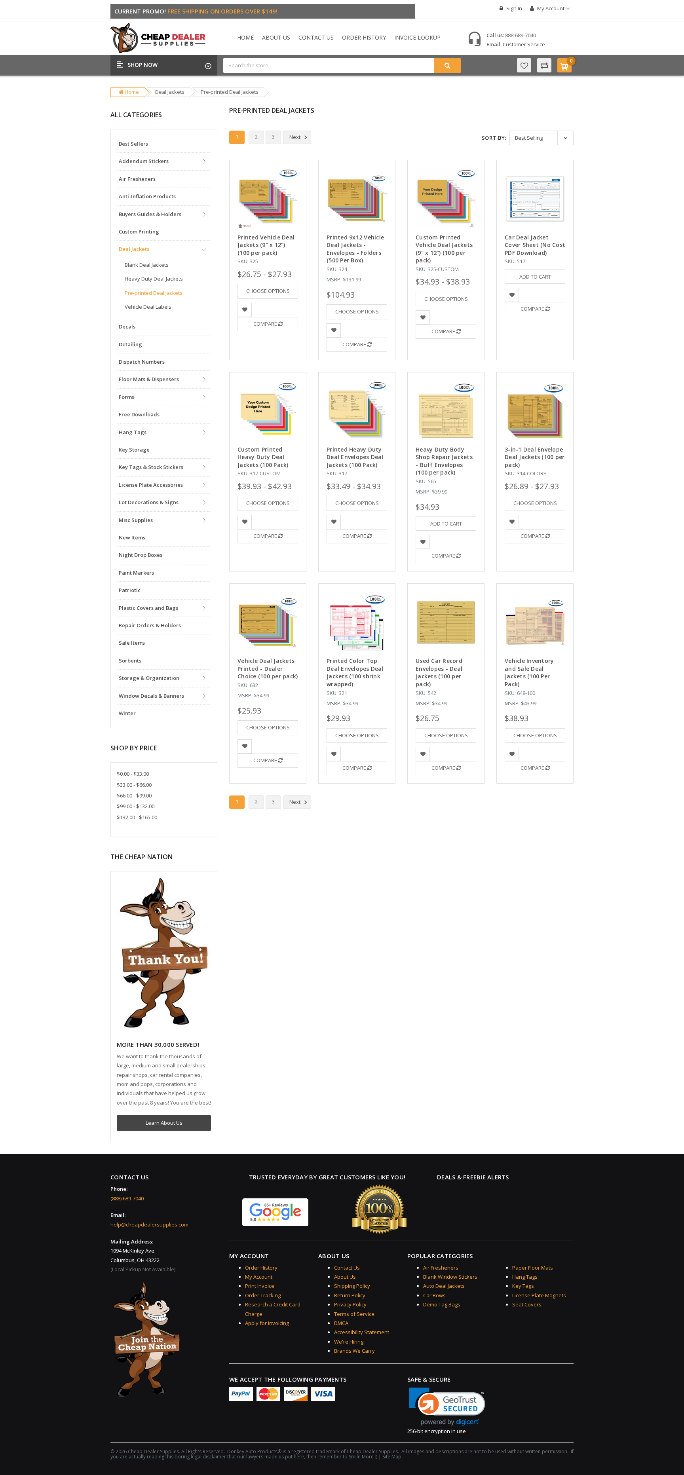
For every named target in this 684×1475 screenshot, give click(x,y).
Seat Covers (527, 1304)
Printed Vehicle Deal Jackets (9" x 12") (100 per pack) (266, 244)
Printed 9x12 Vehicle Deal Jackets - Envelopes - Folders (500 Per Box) (355, 248)
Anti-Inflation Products (147, 196)
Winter (127, 713)
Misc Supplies (136, 520)
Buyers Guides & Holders (150, 214)
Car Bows (434, 1295)
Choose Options (268, 290)
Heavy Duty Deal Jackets (154, 278)
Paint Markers (136, 572)
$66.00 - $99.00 (134, 795)
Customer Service (524, 44)
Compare (265, 323)
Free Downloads (139, 414)
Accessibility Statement (361, 1332)
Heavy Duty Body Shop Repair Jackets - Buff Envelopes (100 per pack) (444, 461)
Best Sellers (133, 143)
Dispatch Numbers (142, 361)
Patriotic (130, 590)
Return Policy (349, 1295)
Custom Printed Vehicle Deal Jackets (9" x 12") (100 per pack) (444, 248)
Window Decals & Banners (151, 695)
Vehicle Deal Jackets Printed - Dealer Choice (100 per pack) (268, 668)
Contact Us (316, 37)
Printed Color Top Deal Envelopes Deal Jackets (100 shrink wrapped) (355, 672)
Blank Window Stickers (450, 1276)
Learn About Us (164, 1122)
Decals (127, 326)
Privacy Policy (350, 1304)
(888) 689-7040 (127, 1198)
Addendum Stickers (144, 161)
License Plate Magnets (539, 1295)
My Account (551, 8)
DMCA (341, 1323)
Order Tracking (263, 1295)
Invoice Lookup (417, 37)
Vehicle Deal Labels (148, 306)
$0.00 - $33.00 (133, 773)
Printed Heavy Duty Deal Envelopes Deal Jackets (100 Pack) (355, 457)
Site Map (391, 1456)
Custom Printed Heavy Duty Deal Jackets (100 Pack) (263, 457)
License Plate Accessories (151, 484)
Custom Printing (139, 231)
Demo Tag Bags (441, 1304)
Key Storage (134, 449)
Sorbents (130, 660)
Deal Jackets (169, 91)
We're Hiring (348, 1341)
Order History (364, 37)
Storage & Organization (149, 677)
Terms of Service (354, 1313)
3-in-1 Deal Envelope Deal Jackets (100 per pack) (534, 457)
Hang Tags (132, 432)
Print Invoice (259, 1285)
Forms (126, 397)
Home (245, 37)
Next (295, 137)
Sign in (513, 8)
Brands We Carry (354, 1350)
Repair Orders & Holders (150, 625)
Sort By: (494, 137)
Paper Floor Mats (532, 1267)
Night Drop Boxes (140, 554)
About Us (276, 37)
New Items (132, 537)
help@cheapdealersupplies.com (149, 1224)
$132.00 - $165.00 (137, 817)
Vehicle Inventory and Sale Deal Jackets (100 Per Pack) (529, 672)
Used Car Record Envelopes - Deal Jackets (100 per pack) (439, 672)
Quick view (268, 180)
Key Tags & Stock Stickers (151, 467)
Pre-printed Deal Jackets (229, 91)
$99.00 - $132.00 (135, 806)
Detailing (130, 344)
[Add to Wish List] (245, 310)
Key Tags (523, 1285)
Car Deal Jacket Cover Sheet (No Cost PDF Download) (535, 244)
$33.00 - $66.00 (134, 784)
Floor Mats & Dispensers (149, 379)
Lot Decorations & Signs (149, 502)
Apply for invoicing (267, 1323)
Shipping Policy (352, 1285)
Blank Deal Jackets (147, 264)
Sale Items (132, 642)
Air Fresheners (137, 178)
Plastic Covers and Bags (148, 607)
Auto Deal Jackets (444, 1285)
